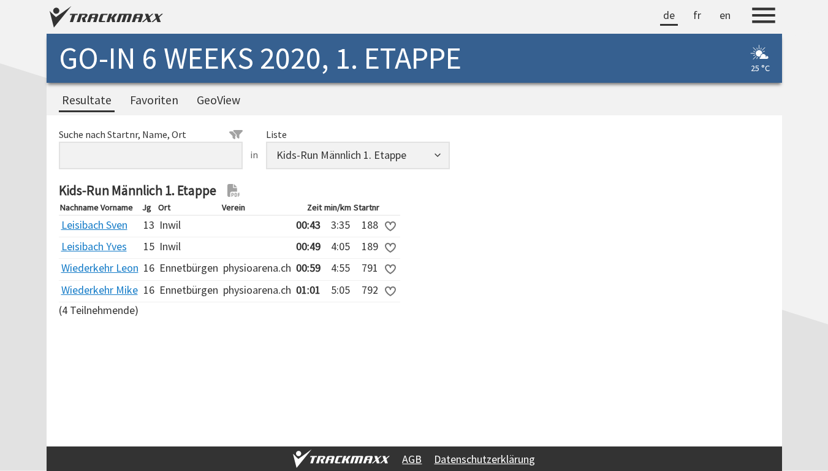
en (725, 15)
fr (697, 15)
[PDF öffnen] (234, 190)
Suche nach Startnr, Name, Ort (122, 134)
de (669, 15)
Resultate (87, 100)
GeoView (218, 100)
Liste (276, 134)
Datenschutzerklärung (484, 459)
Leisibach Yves (94, 246)
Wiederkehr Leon (100, 268)
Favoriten (154, 100)
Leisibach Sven (94, 225)
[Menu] (763, 17)
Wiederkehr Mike (99, 290)
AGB (412, 459)
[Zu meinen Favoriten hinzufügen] (390, 226)
